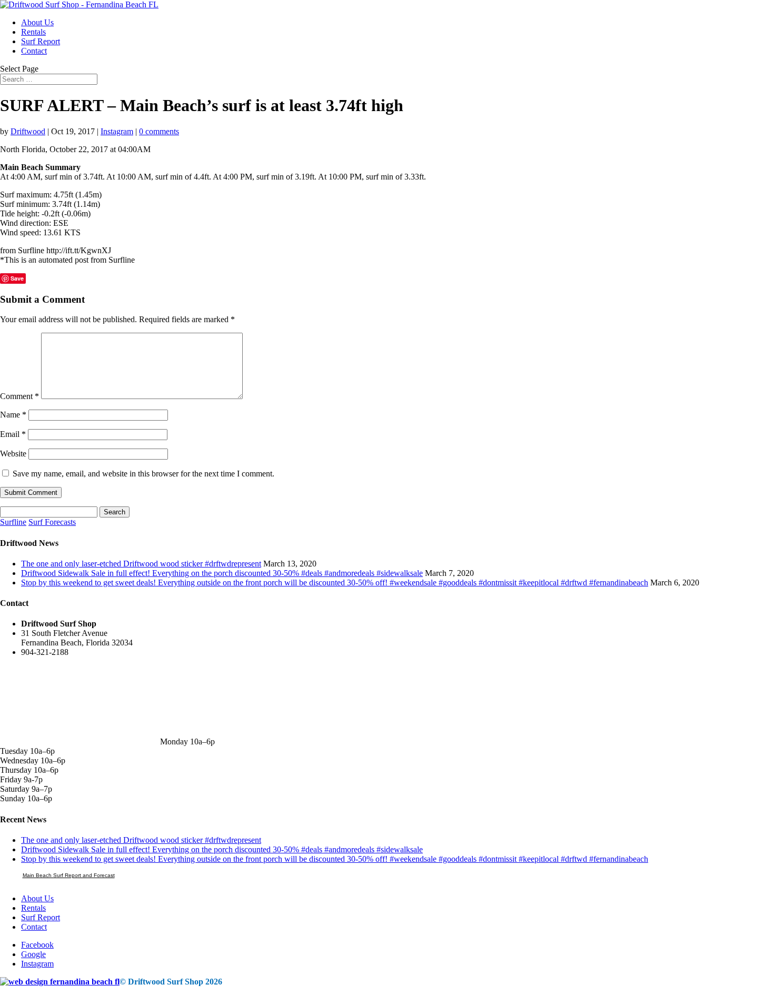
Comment (19, 396)
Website (13, 453)
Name (13, 414)
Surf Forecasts (52, 522)
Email (13, 434)
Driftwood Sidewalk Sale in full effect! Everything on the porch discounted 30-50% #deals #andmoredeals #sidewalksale (222, 573)
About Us (37, 22)
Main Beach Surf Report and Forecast (69, 875)
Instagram (117, 131)
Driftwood (28, 131)
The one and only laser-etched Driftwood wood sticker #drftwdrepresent (141, 563)
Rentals (33, 31)
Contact (34, 50)
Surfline (13, 522)
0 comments (159, 131)
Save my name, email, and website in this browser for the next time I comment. (143, 473)
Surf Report (40, 41)
